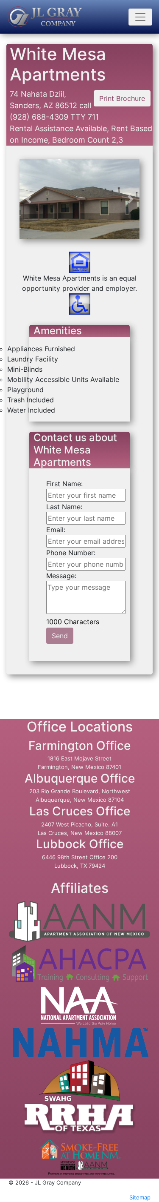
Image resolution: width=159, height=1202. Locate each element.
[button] (28, 199)
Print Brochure (122, 98)
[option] (79, 221)
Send (60, 635)
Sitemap (140, 1197)
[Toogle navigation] (140, 17)
